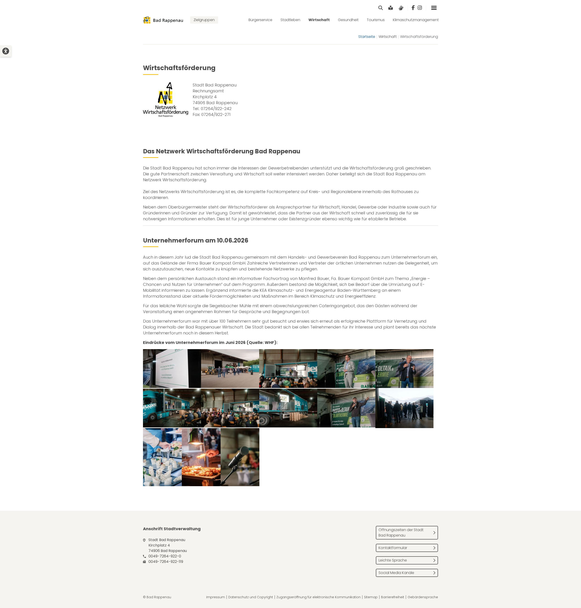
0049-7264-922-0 (164, 556)
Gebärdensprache (423, 597)
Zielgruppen (204, 19)
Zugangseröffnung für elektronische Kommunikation (318, 597)
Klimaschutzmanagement (416, 19)
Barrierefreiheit (392, 597)
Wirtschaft (319, 19)
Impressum (215, 597)
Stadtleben (290, 19)
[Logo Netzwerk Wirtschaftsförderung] (165, 99)
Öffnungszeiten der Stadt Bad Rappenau (401, 532)
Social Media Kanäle (396, 572)
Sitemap (371, 597)
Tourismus (376, 19)
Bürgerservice (260, 19)
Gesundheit (348, 19)
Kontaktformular (393, 547)
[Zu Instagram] (420, 8)
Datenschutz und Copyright (250, 597)
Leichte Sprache (393, 560)
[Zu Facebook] (413, 8)
